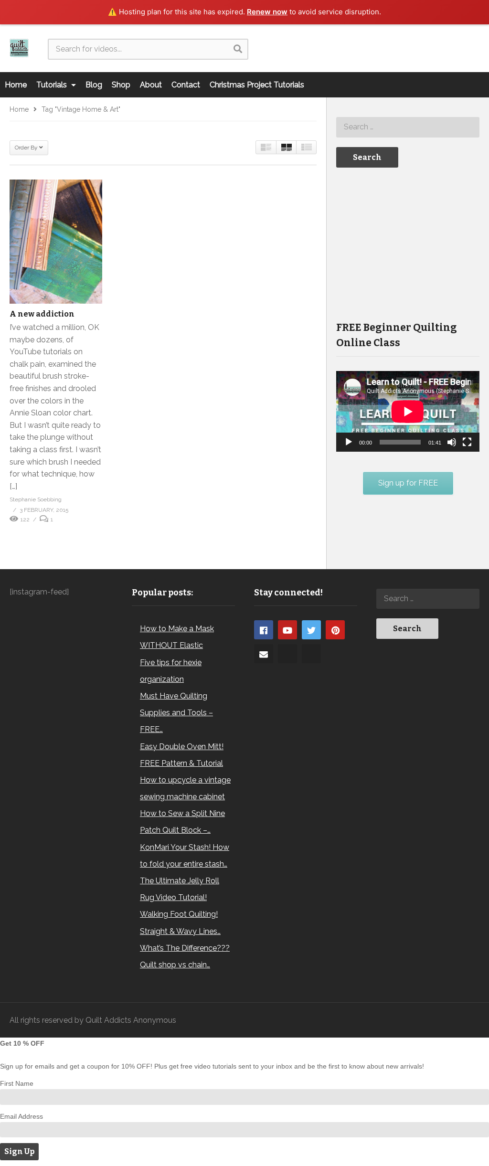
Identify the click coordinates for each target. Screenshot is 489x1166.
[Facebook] (263, 629)
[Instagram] (287, 653)
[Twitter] (311, 629)
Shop (121, 84)
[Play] (348, 442)
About (151, 84)
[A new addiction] (56, 242)
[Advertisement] (407, 243)
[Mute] (452, 442)
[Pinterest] (335, 629)
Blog (93, 84)
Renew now (267, 11)
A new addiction (42, 313)
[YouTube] (287, 629)
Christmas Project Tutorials (257, 84)
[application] (407, 411)
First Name (16, 1083)
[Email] (263, 653)
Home (16, 84)
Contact (185, 84)
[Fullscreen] (467, 442)
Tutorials (52, 84)
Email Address (21, 1116)
